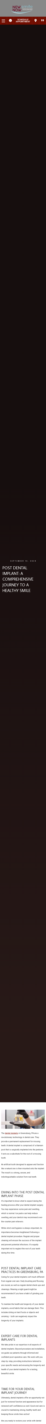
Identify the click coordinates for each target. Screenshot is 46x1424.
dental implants (11, 1133)
